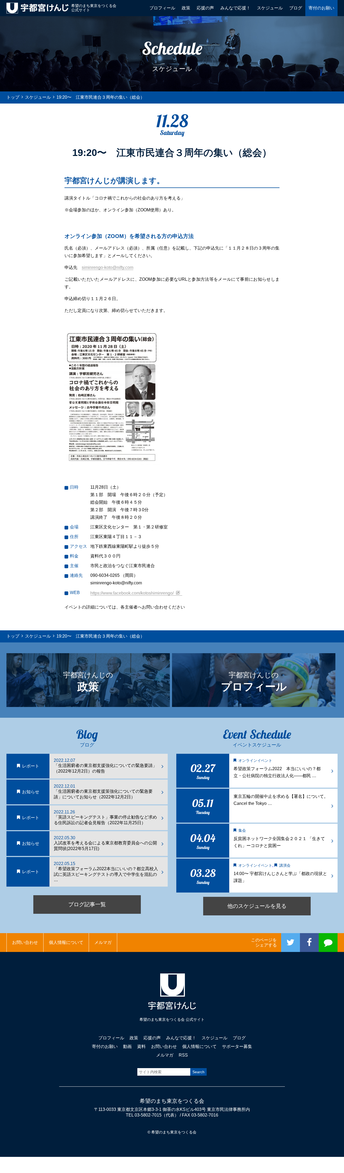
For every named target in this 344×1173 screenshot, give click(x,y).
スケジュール (270, 8)
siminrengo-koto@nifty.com (107, 267)
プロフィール (162, 8)
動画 (127, 1046)
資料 (141, 1046)
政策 (186, 8)
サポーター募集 (237, 1046)
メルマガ (103, 942)
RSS (183, 1055)
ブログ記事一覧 (87, 904)
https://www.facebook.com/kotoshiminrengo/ (132, 593)
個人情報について (66, 942)
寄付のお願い (321, 8)
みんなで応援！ (235, 8)
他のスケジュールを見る (256, 906)
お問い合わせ (25, 942)
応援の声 (205, 8)
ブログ (295, 8)
